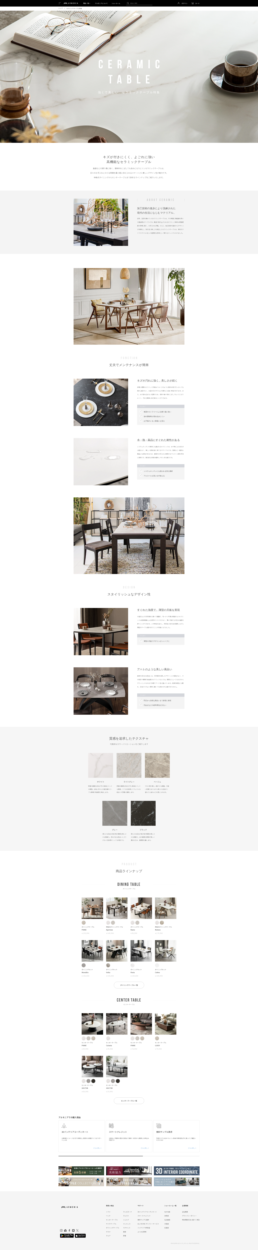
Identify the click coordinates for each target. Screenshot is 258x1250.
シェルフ (126, 1220)
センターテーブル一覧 (129, 1101)
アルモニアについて (101, 3)
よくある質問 (142, 1232)
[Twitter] (77, 1230)
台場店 (166, 1216)
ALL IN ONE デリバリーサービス (148, 1224)
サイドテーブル (111, 1224)
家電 (124, 1236)
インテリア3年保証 (144, 1228)
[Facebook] (69, 1230)
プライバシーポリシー (189, 1216)
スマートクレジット (144, 1216)
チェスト (126, 1216)
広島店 (166, 1228)
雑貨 (124, 1232)
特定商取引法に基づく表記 (191, 1220)
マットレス (126, 1224)
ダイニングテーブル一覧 (129, 985)
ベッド (108, 1216)
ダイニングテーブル (112, 1228)
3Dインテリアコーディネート (147, 1212)
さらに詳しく (97, 1148)
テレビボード (127, 1212)
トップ (60, 8)
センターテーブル (112, 1220)
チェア (108, 1236)
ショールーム (116, 3)
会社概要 (185, 1212)
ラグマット (126, 1228)
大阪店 (166, 1224)
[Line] (73, 1230)
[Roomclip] (65, 1230)
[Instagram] (61, 1230)
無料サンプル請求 (143, 1220)
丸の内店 (167, 1212)
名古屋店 (167, 1220)
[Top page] (71, 5)
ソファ (108, 1212)
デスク (108, 1232)
